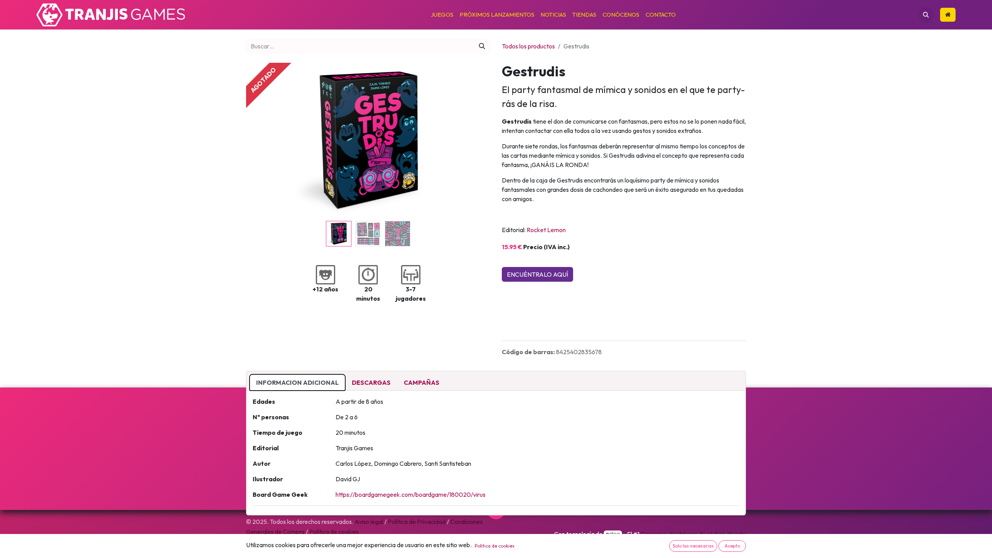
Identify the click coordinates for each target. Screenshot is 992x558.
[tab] (297, 382)
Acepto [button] (732, 546)
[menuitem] (442, 14)
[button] (926, 14)
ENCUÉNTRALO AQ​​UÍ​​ (537, 274)
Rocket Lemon (546, 230)
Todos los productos (528, 46)
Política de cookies (495, 546)
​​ (948, 15)
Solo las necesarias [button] (693, 546)
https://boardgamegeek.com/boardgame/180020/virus (411, 494)
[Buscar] (482, 46)
